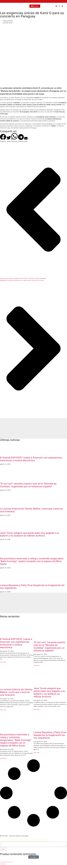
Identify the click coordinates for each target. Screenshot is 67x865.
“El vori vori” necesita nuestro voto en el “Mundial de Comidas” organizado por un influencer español (28, 485)
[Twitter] (62, 6)
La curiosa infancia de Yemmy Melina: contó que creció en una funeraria (31, 510)
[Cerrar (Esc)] (11, 862)
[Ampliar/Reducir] (1, 862)
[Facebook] (56, 6)
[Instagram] (59, 6)
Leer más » (3, 662)
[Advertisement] (33, 75)
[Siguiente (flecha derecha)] (4, 864)
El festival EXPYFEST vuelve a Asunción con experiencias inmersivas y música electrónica (31, 459)
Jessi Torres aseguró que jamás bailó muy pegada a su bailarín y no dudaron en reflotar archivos (29, 534)
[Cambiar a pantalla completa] (4, 862)
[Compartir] (7, 862)
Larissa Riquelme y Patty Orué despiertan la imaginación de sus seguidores (32, 586)
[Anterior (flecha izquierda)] (1, 864)
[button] (3, 138)
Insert (3, 849)
